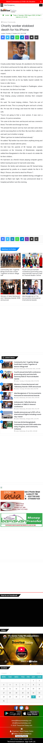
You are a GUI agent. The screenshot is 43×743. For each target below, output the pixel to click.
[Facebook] (3, 37)
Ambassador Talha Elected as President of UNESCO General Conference (25, 404)
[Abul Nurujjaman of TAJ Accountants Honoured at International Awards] (32, 286)
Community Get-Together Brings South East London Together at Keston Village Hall (10, 272)
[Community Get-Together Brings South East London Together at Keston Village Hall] (11, 260)
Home (4, 22)
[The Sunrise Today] (8, 10)
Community (12, 22)
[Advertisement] (21, 210)
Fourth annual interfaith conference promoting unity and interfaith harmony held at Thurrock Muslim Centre (32, 272)
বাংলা (41, 5)
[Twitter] (8, 37)
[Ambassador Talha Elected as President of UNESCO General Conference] (7, 405)
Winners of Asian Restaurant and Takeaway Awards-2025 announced (10, 298)
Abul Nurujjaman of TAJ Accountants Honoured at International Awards (31, 298)
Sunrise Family (21, 736)
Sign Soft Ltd (30, 742)
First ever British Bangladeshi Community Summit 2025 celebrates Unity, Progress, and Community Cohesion (27, 425)
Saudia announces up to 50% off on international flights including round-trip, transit (28, 414)
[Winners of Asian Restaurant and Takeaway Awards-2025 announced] (11, 286)
